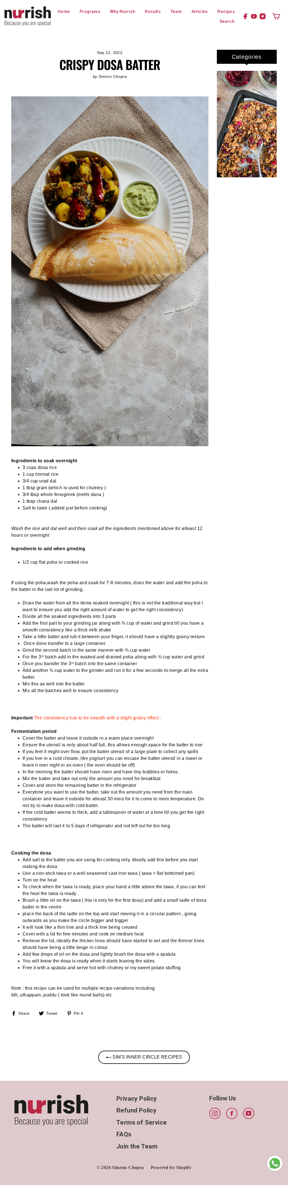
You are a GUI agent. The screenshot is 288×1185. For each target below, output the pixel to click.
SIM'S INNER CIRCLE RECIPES (146, 1057)
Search (227, 21)
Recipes (226, 11)
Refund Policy (136, 1110)
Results (153, 11)
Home (64, 11)
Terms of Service (141, 1122)
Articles (200, 11)
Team (176, 11)
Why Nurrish (122, 11)
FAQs (124, 1134)
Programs (90, 11)
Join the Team (137, 1146)
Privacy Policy (136, 1098)
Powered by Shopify (171, 1167)
